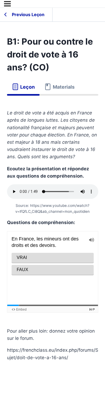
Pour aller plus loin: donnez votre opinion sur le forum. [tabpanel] (52, 235)
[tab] (23, 87)
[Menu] (7, 3)
